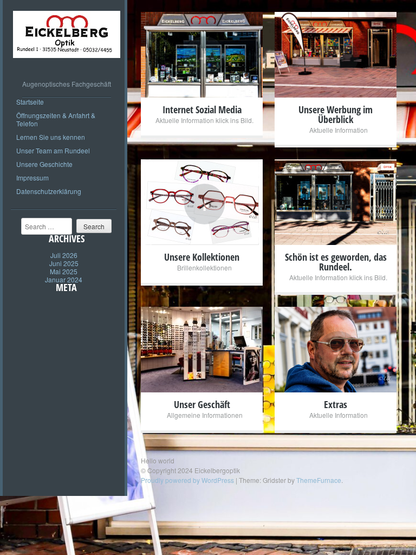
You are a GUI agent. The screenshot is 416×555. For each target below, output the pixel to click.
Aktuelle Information (338, 129)
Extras (335, 404)
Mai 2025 (63, 271)
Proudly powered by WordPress (187, 480)
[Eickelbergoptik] (66, 65)
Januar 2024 (63, 279)
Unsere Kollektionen (201, 256)
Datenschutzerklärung (48, 191)
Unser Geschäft (202, 404)
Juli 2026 (63, 255)
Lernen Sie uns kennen (50, 136)
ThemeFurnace (318, 480)
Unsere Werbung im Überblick (335, 114)
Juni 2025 (64, 263)
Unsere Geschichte (44, 164)
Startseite (30, 101)
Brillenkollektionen (204, 267)
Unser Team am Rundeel (53, 150)
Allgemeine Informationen (205, 415)
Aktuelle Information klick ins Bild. (204, 120)
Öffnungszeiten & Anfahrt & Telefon (55, 119)
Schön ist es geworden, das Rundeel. (336, 261)
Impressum (32, 177)
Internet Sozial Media (202, 109)
